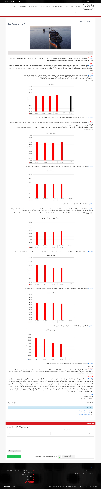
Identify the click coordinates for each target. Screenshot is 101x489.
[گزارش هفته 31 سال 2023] (50, 37)
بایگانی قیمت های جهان (88, 473)
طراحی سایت (15, 486)
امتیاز (92, 430)
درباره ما (78, 467)
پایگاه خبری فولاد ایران (88, 395)
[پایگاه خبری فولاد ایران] (88, 6)
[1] (64, 430)
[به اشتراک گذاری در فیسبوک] (24, 24)
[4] (69, 430)
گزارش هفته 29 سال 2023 (85, 412)
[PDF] (12, 24)
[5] (71, 430)
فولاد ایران (90, 58)
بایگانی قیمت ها (90, 467)
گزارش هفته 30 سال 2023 (85, 411)
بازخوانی (59, 456)
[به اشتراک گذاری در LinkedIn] (20, 24)
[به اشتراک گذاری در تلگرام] (18, 24)
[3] (67, 430)
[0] (7, 427)
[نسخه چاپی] (25, 2)
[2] (66, 430)
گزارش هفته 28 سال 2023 (85, 414)
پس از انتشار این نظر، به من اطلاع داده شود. (45, 456)
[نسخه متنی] (9, 24)
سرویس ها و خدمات (74, 473)
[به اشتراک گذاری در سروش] (16, 24)
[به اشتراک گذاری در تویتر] (22, 24)
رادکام (11, 486)
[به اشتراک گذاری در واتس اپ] (14, 24)
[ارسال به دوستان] (10, 24)
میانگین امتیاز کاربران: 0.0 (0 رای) (23, 427)
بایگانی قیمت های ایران (88, 471)
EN (16, 2)
